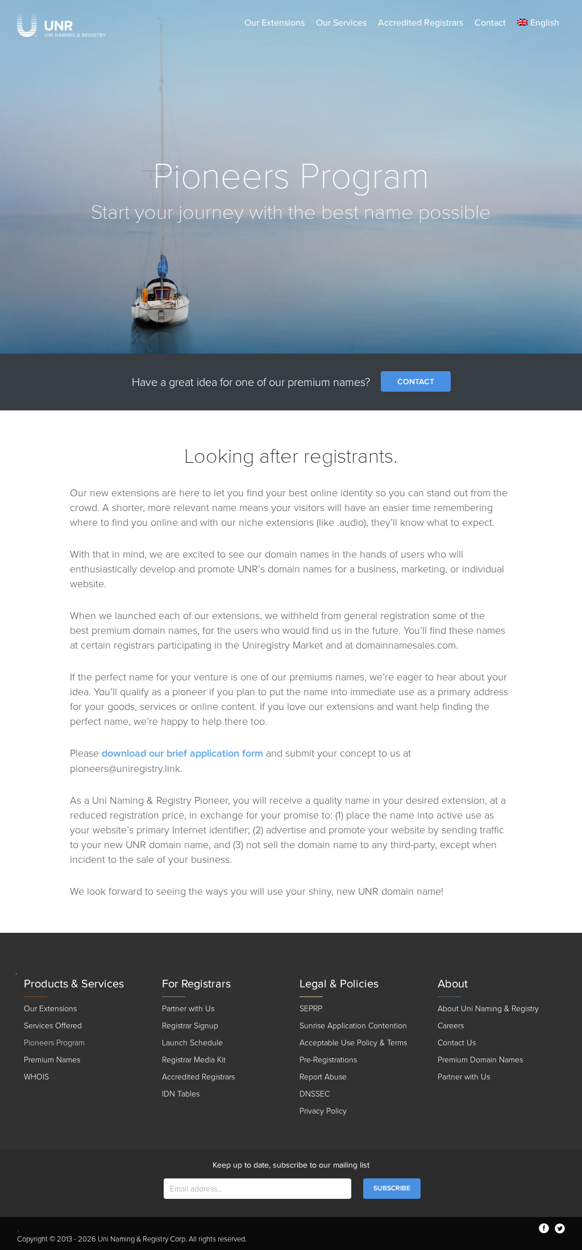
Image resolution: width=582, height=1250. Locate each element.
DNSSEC (315, 1094)
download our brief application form (182, 753)
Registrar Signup (190, 1026)
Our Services (341, 22)
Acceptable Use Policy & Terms (353, 1043)
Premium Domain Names (480, 1060)
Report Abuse (323, 1077)
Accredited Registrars (420, 22)
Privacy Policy (323, 1111)
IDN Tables (180, 1094)
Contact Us (457, 1043)
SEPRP (311, 1009)
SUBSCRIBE (391, 1188)
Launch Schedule (192, 1043)
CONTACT (415, 382)
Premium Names (52, 1060)
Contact (490, 22)
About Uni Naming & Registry (488, 1009)
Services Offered (53, 1026)
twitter (560, 1228)
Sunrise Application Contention (353, 1026)
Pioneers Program (54, 1043)
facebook (544, 1228)
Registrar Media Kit (194, 1060)
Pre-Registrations (328, 1060)
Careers (451, 1026)
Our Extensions (274, 22)
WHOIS (36, 1077)
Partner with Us (188, 1009)
